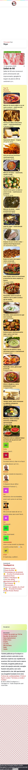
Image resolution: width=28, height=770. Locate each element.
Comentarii (7, 92)
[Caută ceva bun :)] (26, 4)
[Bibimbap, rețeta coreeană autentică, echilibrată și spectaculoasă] (11, 417)
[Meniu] (2, 4)
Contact (3, 680)
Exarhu (5, 642)
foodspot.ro (8, 565)
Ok (13, 769)
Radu (5, 647)
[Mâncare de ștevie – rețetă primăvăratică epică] (11, 207)
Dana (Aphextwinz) (9, 638)
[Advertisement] (14, 22)
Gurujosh (6, 509)
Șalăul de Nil (9, 68)
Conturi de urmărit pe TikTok (12, 634)
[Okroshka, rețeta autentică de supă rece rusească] (11, 313)
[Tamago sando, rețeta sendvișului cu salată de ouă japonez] (11, 399)
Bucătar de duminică (10, 636)
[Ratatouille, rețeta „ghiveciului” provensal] (11, 365)
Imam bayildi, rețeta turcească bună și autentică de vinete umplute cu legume (13, 278)
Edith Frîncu (7, 640)
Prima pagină (6, 42)
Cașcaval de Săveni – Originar (12, 140)
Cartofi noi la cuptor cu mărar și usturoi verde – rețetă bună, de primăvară (12, 192)
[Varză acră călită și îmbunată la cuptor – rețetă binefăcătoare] (11, 121)
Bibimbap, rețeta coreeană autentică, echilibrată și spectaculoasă (11, 420)
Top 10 (5, 88)
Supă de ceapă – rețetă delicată (12, 226)
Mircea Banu (7, 645)
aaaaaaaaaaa (7, 542)
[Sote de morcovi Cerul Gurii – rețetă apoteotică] (11, 153)
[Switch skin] (23, 4)
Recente (6, 90)
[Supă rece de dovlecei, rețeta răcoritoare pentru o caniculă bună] (11, 347)
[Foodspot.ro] (14, 3)
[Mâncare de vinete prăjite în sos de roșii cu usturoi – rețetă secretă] (11, 103)
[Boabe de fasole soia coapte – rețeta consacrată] (11, 257)
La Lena (5, 644)
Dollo (5, 449)
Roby (5, 532)
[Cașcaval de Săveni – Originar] (11, 138)
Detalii (16, 769)
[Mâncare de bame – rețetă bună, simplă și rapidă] (11, 171)
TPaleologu (7, 459)
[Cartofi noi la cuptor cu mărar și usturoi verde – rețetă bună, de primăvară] (11, 188)
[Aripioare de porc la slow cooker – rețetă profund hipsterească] (11, 240)
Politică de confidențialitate (10, 676)
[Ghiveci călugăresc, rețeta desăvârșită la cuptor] (11, 382)
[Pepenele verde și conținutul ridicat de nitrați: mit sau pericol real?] (11, 436)
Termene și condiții (17, 678)
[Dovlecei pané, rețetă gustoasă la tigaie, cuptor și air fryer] (11, 330)
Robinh (5, 472)
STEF (5, 555)
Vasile (5, 649)
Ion (4, 494)
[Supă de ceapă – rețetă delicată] (11, 224)
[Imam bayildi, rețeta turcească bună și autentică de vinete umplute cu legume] (11, 274)
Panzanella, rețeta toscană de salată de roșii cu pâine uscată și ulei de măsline (12, 297)
